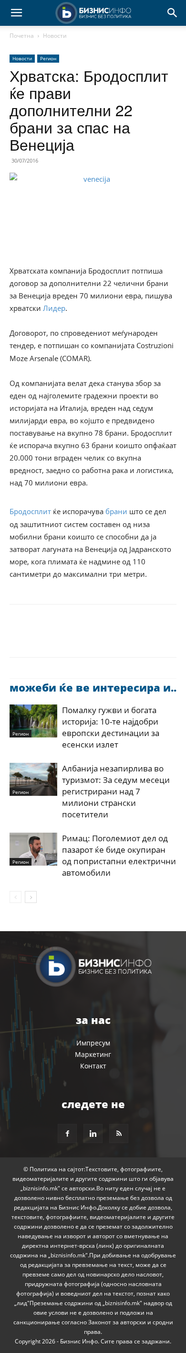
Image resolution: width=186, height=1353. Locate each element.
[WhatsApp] (84, 637)
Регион (48, 58)
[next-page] (31, 897)
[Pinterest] (62, 637)
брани (116, 511)
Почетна (22, 36)
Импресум (93, 1042)
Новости (55, 36)
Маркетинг (93, 1054)
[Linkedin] (106, 637)
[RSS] (118, 1133)
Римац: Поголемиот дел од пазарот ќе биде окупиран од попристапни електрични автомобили (119, 855)
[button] (16, 13)
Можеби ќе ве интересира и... (94, 687)
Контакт (93, 1065)
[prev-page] (15, 897)
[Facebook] (19, 637)
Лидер (54, 308)
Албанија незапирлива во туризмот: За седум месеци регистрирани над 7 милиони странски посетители (116, 791)
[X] (41, 637)
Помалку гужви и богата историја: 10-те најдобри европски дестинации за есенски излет (110, 727)
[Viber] (128, 637)
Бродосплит (30, 511)
